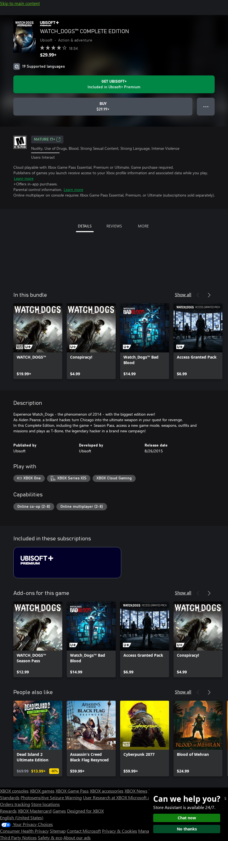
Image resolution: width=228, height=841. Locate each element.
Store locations (45, 804)
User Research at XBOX (105, 797)
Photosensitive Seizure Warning (51, 797)
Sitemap (58, 831)
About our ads (77, 837)
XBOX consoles (14, 791)
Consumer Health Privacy (24, 831)
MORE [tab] (143, 226)
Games (59, 811)
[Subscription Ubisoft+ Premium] (67, 562)
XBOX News (136, 791)
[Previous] (198, 295)
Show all (183, 294)
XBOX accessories (106, 791)
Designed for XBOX (85, 811)
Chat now (187, 817)
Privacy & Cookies (119, 831)
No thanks (187, 829)
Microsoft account (145, 797)
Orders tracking (15, 804)
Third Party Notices (18, 837)
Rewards (8, 811)
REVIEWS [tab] (114, 226)
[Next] (209, 295)
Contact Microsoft (84, 831)
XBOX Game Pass (72, 791)
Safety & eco (50, 837)
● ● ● (206, 106)
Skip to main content (20, 3)
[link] (37, 341)
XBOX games (42, 791)
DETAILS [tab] (84, 226)
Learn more (23, 178)
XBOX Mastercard (34, 811)
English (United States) (21, 817)
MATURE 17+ (44, 139)
